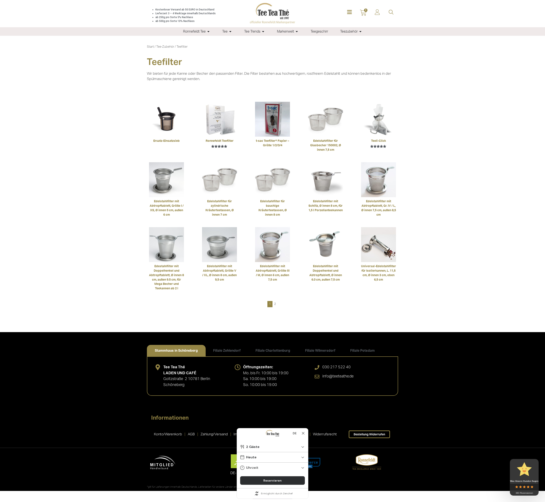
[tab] (176, 350)
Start (150, 46)
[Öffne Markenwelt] (296, 31)
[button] (349, 12)
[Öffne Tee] (230, 31)
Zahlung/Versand (214, 434)
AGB (191, 434)
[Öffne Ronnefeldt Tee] (208, 31)
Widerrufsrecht (325, 434)
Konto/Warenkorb (168, 434)
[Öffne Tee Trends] (263, 31)
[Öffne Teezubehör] (360, 31)
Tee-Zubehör (165, 46)
